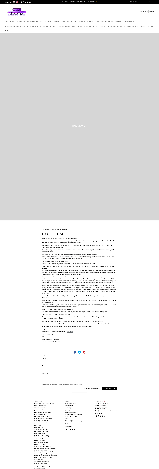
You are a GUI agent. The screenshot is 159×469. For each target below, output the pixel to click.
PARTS (12, 22)
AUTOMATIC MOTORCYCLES (35, 22)
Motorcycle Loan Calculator (42, 437)
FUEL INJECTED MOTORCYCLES (86, 26)
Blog (66, 418)
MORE (7, 30)
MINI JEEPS (74, 22)
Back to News (80, 394)
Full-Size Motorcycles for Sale (43, 457)
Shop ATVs (37, 426)
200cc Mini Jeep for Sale (41, 461)
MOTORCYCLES (21, 22)
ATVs (97, 22)
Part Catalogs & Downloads (73, 422)
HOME (7, 22)
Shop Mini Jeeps (39, 424)
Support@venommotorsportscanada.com (55, 329)
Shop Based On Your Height (42, 413)
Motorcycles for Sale (40, 450)
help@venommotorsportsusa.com (146, 1)
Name (44, 358)
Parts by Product (39, 407)
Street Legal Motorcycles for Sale (44, 452)
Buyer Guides (69, 411)
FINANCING (143, 26)
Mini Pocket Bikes (39, 441)
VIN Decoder (69, 405)
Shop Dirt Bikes (38, 427)
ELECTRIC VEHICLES (128, 22)
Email (43, 366)
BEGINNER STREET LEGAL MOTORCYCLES (17, 26)
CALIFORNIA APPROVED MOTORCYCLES (107, 26)
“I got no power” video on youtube (63, 257)
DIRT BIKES (104, 22)
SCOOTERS (56, 22)
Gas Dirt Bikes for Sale (41, 442)
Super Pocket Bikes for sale (42, 446)
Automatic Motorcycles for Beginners (45, 448)
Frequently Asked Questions (43, 416)
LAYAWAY (150, 26)
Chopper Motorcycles (41, 431)
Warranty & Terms (70, 403)
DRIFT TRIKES (90, 22)
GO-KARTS (82, 22)
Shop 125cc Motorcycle (41, 420)
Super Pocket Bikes (40, 465)
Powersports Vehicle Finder (73, 414)
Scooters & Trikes (39, 433)
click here (70, 331)
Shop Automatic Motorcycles (43, 418)
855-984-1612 (133, 1)
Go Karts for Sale (39, 439)
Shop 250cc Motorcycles (41, 422)
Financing (68, 407)
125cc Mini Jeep (39, 459)
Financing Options (39, 414)
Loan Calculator (70, 409)
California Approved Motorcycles (44, 454)
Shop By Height (70, 420)
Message (45, 373)
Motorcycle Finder (39, 411)
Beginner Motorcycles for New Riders (45, 455)
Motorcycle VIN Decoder (41, 435)
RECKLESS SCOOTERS (114, 22)
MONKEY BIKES (65, 22)
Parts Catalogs (39, 409)
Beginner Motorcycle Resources (44, 403)
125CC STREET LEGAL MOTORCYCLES (41, 26)
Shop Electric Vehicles (41, 429)
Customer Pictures (71, 416)
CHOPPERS (48, 22)
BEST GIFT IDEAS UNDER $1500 (129, 26)
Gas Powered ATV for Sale (42, 467)
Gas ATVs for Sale (39, 444)
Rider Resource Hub (40, 405)
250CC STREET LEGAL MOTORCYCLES (64, 26)
